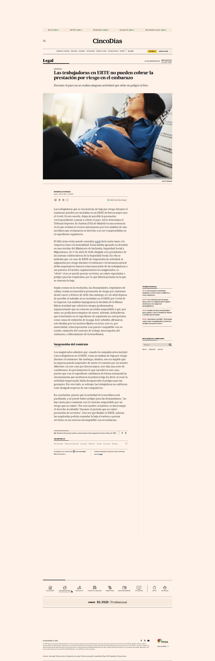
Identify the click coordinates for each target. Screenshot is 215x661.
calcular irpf (50, 590)
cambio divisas (110, 590)
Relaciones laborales (71, 444)
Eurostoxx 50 (124, 30)
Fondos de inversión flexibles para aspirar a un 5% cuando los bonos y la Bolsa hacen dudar (157, 312)
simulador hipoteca (65, 590)
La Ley (166, 61)
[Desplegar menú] (44, 41)
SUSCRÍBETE (152, 51)
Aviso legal (52, 656)
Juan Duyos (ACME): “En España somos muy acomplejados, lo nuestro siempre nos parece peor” (157, 321)
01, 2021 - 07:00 (66, 194)
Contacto (45, 656)
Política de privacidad (87, 656)
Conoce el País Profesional (107, 602)
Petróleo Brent (97, 30)
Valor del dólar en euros (152, 30)
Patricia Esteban (62, 192)
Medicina (92, 444)
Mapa (104, 656)
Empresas (83, 444)
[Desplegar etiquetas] (126, 443)
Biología (114, 444)
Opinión (122, 51)
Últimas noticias (113, 51)
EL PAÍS (129, 50)
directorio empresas (124, 590)
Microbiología (58, 444)
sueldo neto (79, 590)
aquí (97, 241)
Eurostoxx (152, 349)
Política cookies (60, 656)
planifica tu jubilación (94, 590)
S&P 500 (73, 30)
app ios (154, 590)
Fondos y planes (101, 51)
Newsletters (113, 656)
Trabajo (99, 444)
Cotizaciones (90, 51)
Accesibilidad (98, 656)
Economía (82, 51)
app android (164, 590)
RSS (108, 656)
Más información (59, 454)
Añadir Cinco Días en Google (118, 200)
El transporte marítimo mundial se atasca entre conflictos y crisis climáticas (156, 293)
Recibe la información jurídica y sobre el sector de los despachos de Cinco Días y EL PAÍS (86, 433)
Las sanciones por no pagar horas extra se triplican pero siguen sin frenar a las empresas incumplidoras (156, 303)
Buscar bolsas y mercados (153, 338)
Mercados (74, 51)
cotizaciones (139, 590)
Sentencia (57, 69)
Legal (48, 61)
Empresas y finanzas (63, 51)
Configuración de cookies (73, 656)
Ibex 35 (50, 30)
